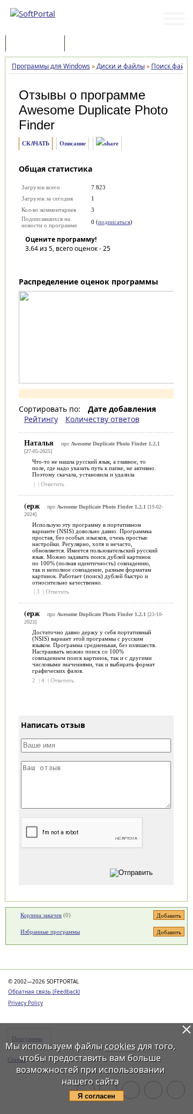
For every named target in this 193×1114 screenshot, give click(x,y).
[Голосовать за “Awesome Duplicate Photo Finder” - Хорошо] (81, 263)
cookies (120, 1046)
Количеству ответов (102, 419)
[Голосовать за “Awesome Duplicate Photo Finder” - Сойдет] (65, 263)
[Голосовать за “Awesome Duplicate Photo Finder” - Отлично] (98, 263)
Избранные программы (50, 931)
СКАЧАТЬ (35, 143)
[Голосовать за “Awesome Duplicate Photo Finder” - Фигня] (33, 263)
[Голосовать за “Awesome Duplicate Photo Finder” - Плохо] (49, 263)
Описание (73, 143)
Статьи (90, 44)
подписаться (114, 222)
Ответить (52, 484)
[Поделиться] (107, 143)
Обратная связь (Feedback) (44, 991)
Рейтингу (41, 419)
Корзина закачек (41, 915)
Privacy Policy (25, 1003)
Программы (37, 44)
